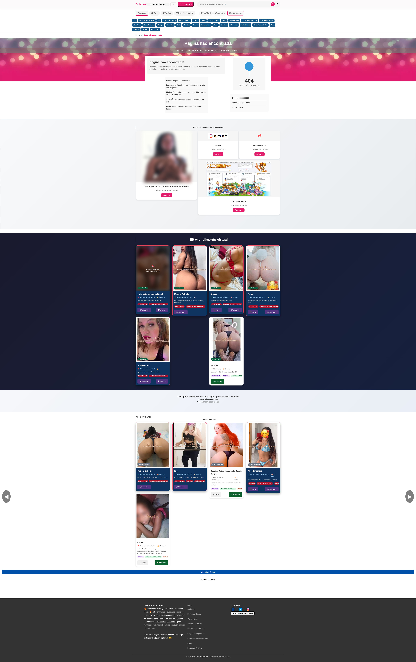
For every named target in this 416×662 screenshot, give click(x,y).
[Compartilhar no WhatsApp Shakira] (239, 320)
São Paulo (216, 369)
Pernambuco (205, 25)
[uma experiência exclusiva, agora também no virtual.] (190, 268)
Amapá (145, 29)
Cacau (214, 294)
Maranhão (233, 25)
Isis (176, 471)
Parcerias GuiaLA (194, 648)
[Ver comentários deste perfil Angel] (264, 249)
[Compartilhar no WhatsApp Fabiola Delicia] (166, 426)
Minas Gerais (234, 20)
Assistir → (166, 195)
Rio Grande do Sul (266, 20)
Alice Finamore (255, 471)
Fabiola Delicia (144, 471)
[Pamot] (218, 136)
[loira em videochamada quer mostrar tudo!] (190, 445)
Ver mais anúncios (208, 572)
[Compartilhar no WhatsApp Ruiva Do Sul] (166, 321)
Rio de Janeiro (145, 546)
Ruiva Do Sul (143, 365)
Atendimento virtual (148, 297)
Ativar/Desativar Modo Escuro (243, 613)
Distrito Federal (184, 20)
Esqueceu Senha (194, 614)
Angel (250, 294)
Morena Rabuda (181, 294)
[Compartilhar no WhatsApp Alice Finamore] (276, 426)
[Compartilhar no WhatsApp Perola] (166, 497)
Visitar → (218, 154)
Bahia (195, 20)
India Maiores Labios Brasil (150, 294)
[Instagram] (248, 609)
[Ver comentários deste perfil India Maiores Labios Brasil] (154, 249)
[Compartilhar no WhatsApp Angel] (276, 249)
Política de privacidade (196, 629)
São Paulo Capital (169, 20)
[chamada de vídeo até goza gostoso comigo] (153, 445)
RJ (134, 20)
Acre (272, 25)
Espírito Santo (214, 20)
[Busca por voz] (277, 4)
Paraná (195, 25)
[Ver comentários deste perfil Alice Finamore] (265, 426)
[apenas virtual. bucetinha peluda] (153, 339)
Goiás (224, 20)
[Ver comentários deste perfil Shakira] (226, 320)
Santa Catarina (149, 25)
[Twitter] (240, 609)
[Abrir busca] (273, 4)
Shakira (214, 365)
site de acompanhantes (166, 622)
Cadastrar (191, 609)
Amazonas (154, 29)
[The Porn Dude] (238, 178)
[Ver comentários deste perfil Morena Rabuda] (191, 249)
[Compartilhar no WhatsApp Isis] (203, 426)
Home (138, 35)
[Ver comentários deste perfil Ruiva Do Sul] (154, 321)
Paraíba (186, 25)
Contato (190, 643)
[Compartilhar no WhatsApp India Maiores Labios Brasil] (166, 249)
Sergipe (160, 25)
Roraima (224, 25)
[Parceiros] (166, 156)
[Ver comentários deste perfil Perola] (155, 497)
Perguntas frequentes (195, 633)
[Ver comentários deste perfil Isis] (190, 426)
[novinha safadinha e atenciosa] (226, 268)
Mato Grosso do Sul (260, 25)
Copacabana (215, 480)
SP (159, 20)
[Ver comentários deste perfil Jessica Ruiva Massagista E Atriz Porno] (228, 426)
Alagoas (136, 29)
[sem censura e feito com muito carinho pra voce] (263, 268)
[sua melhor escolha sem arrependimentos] (263, 445)
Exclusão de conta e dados (197, 638)
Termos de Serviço (194, 624)
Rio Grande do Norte (250, 20)
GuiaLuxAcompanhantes (200, 656)
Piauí (215, 25)
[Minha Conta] (173, 4)
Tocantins (170, 25)
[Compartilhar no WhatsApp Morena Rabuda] (203, 249)
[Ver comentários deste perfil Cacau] (228, 249)
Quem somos (192, 619)
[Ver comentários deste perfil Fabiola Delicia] (154, 426)
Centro (152, 546)
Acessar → (239, 210)
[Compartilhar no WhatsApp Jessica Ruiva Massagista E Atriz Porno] (239, 426)
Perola (140, 542)
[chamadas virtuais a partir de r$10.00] (226, 339)
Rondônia (137, 25)
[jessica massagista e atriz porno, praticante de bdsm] (226, 445)
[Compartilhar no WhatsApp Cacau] (239, 249)
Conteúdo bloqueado (153, 268)
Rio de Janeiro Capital (146, 20)
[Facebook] (233, 609)
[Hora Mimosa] (259, 136)
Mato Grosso (245, 25)
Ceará (203, 20)
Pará (178, 25)
